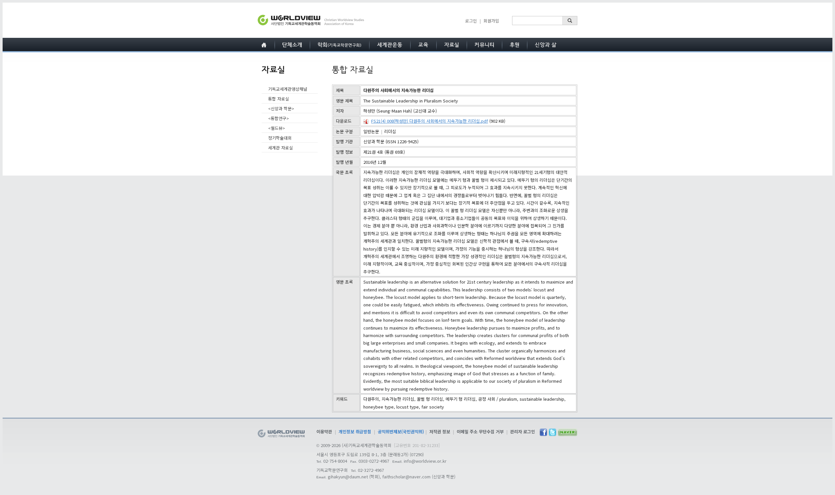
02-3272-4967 (371, 470)
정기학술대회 (280, 138)
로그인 (471, 21)
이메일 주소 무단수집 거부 (480, 431)
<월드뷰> (276, 128)
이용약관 (324, 431)
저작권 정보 (439, 431)
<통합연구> (278, 118)
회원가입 (491, 21)
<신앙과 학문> (281, 108)
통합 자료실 (278, 99)
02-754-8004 (335, 461)
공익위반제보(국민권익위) (401, 431)
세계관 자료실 (280, 148)
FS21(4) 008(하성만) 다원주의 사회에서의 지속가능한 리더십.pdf (429, 121)
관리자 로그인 (522, 431)
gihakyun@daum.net (348, 476)
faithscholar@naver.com (406, 476)
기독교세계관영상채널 (287, 89)
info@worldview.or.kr (425, 461)
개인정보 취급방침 (355, 431)
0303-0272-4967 (373, 461)
